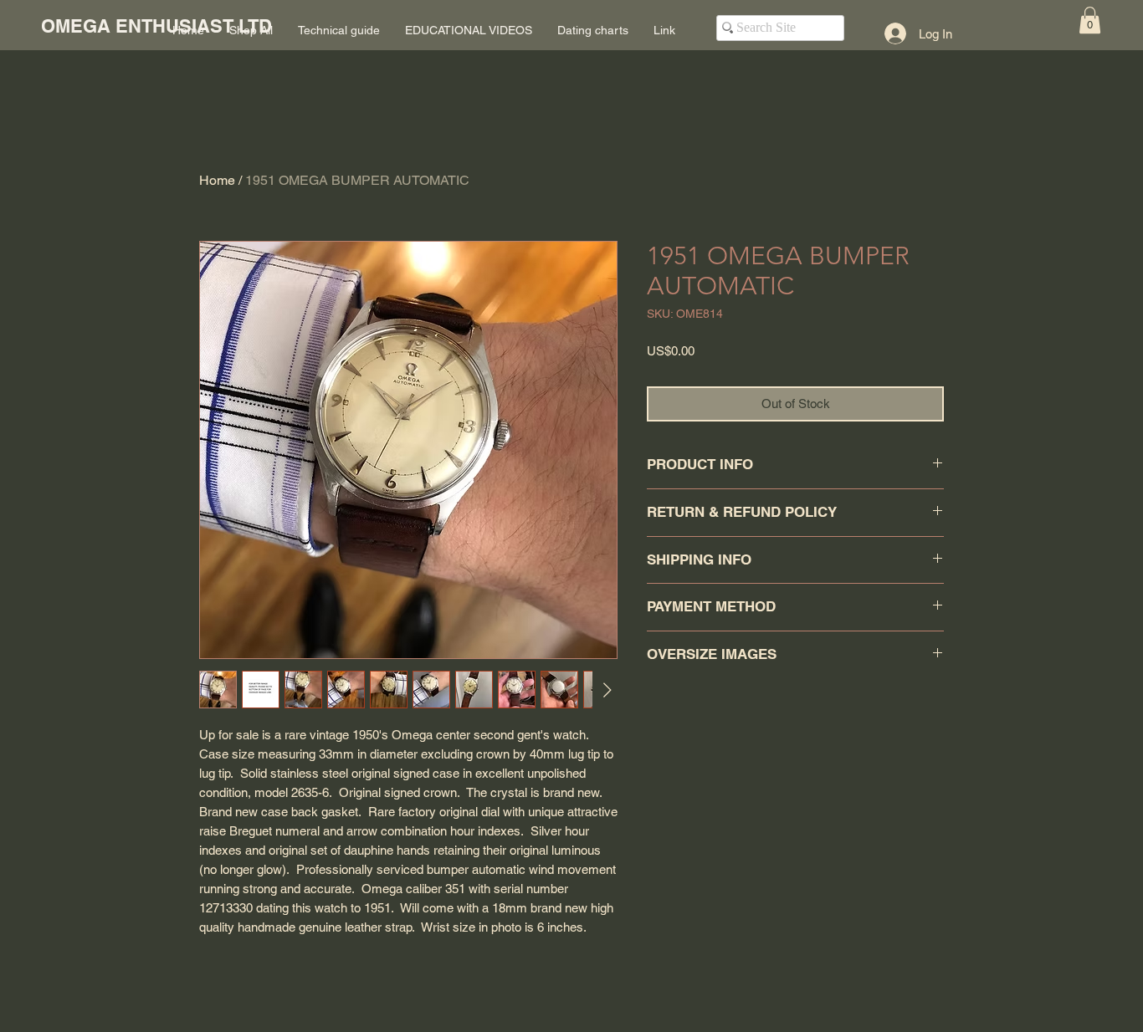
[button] (1090, 20)
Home (217, 180)
